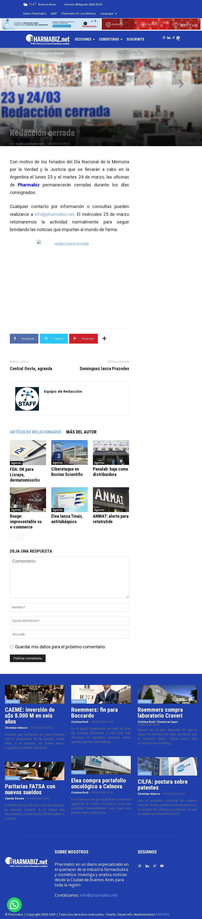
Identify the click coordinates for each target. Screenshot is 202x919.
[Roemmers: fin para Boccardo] (101, 694)
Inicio (13, 53)
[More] (104, 339)
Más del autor (81, 431)
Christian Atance (16, 727)
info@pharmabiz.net (54, 214)
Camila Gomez (14, 798)
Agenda (27, 53)
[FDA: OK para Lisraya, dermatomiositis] (28, 452)
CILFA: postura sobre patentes (163, 784)
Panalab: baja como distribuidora (110, 471)
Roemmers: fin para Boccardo (94, 712)
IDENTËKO (163, 914)
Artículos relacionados (35, 431)
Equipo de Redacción (30, 143)
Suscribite (135, 39)
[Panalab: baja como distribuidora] (111, 452)
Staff (54, 13)
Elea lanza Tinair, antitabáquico (67, 519)
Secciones (83, 39)
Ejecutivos (79, 701)
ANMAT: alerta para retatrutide (111, 519)
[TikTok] (173, 36)
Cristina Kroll (79, 722)
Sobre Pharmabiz (34, 13)
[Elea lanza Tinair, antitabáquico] (69, 499)
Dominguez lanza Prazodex (104, 368)
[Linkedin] (169, 36)
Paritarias (12, 778)
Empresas (12, 701)
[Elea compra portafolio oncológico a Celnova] (101, 765)
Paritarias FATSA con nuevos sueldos (30, 789)
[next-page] (21, 537)
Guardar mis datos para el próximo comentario (60, 646)
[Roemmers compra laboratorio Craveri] (167, 694)
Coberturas (109, 39)
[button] (14, 904)
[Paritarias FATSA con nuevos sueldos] (34, 771)
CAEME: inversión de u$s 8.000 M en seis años (30, 715)
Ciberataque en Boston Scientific (67, 471)
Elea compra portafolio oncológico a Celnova (98, 783)
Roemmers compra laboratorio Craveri (160, 712)
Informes (144, 701)
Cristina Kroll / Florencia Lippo (158, 722)
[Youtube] (178, 36)
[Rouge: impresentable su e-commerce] (28, 499)
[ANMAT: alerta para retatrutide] (111, 499)
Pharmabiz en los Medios (78, 13)
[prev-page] (13, 537)
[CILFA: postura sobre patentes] (167, 766)
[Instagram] (164, 36)
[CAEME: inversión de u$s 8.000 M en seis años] (34, 694)
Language (106, 13)
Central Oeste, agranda (31, 368)
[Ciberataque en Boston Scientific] (69, 452)
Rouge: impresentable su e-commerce (26, 521)
